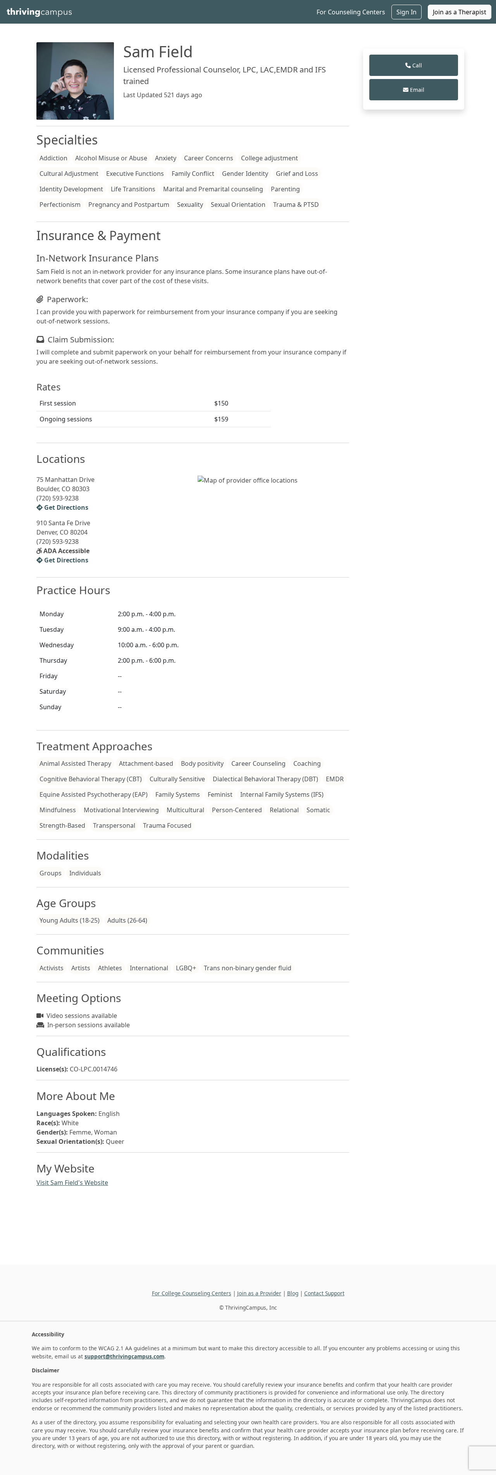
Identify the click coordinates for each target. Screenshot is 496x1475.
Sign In (406, 12)
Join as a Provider (259, 1293)
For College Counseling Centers (191, 1293)
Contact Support (324, 1293)
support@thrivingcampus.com (124, 1356)
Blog (292, 1293)
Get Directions (65, 507)
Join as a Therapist (459, 12)
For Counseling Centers (351, 12)
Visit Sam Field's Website (72, 1182)
